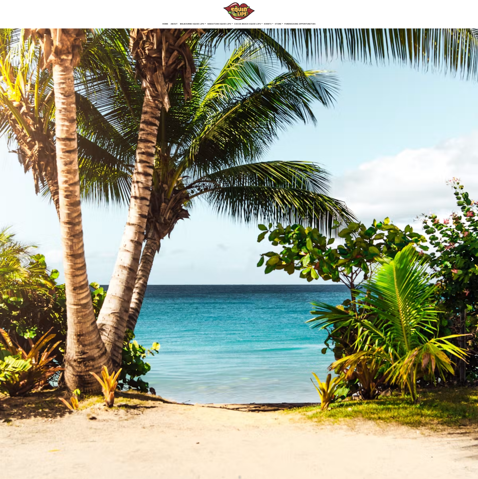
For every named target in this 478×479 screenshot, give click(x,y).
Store (278, 23)
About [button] (174, 23)
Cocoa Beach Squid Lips (248, 23)
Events (268, 23)
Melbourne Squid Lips (192, 23)
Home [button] (165, 23)
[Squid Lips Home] (239, 11)
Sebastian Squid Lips (219, 23)
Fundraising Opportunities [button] (300, 23)
